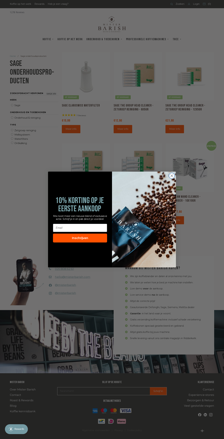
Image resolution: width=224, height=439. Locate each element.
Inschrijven (80, 238)
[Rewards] (16, 429)
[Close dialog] (172, 176)
